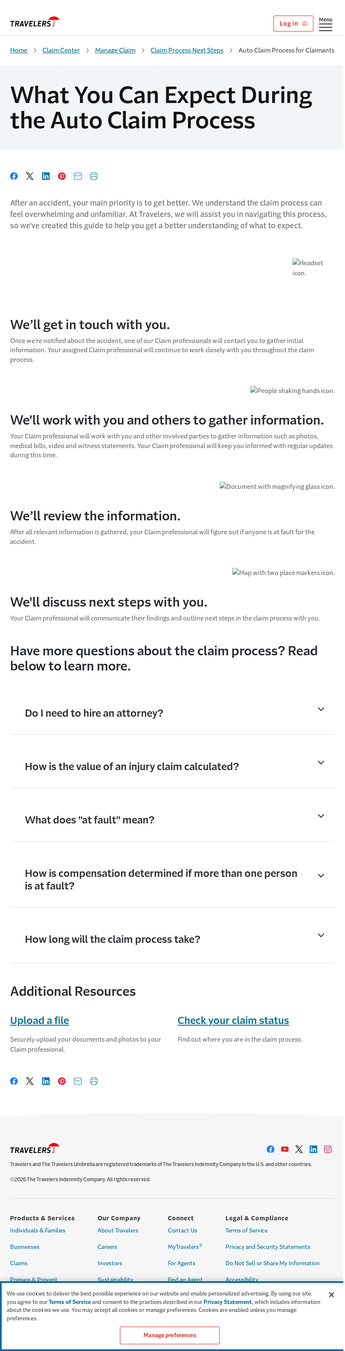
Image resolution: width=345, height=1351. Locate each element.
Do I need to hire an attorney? (94, 713)
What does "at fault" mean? (89, 820)
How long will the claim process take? (112, 939)
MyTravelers (185, 1246)
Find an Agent (185, 1279)
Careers (107, 1247)
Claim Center (61, 50)
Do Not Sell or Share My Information (273, 1263)
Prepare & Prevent (34, 1279)
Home (18, 50)
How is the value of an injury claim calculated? (132, 767)
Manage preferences (169, 1335)
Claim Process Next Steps (187, 50)
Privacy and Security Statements (268, 1247)
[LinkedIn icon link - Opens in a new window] (313, 1149)
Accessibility (242, 1279)
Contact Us (182, 1230)
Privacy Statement (228, 1302)
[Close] (331, 1294)
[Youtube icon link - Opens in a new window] (285, 1149)
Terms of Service (247, 1230)
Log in (290, 23)
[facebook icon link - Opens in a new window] (270, 1149)
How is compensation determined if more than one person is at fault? (161, 879)
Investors (110, 1263)
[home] (35, 21)
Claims (19, 1263)
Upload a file (39, 1021)
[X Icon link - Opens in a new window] (299, 1149)
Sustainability (115, 1279)
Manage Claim (115, 50)
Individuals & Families (38, 1230)
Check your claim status (233, 1021)
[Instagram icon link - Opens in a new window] (328, 1149)
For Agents (182, 1263)
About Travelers (118, 1230)
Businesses (25, 1247)
